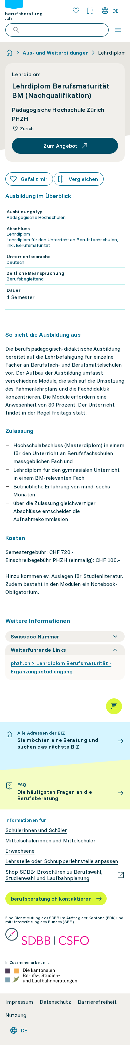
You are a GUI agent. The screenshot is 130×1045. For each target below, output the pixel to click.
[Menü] (118, 30)
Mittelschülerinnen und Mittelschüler (50, 840)
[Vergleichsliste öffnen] (90, 10)
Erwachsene (20, 851)
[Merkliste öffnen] (76, 10)
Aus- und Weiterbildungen (56, 52)
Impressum (19, 1002)
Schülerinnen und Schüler (36, 830)
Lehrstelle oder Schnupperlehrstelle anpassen (61, 861)
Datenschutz (55, 1002)
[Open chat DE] (114, 706)
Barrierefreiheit (97, 1002)
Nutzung (15, 1015)
